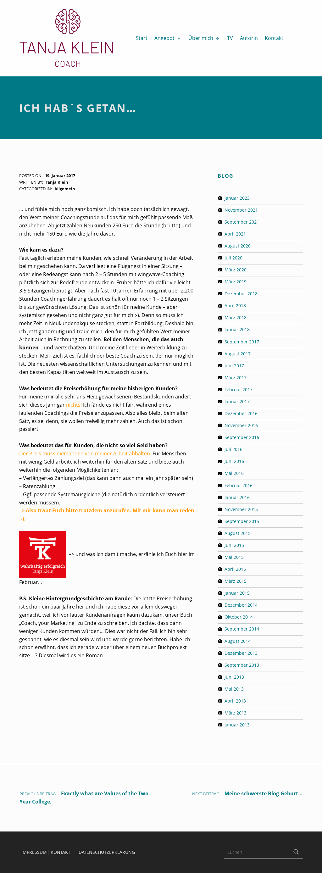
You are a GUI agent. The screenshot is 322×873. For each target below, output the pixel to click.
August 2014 (238, 641)
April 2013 (235, 701)
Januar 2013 (237, 725)
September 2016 (242, 437)
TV (230, 38)
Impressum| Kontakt (45, 852)
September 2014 (242, 629)
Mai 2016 (234, 473)
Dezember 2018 (241, 294)
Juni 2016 (234, 461)
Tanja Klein (57, 182)
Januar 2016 (237, 497)
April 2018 (235, 306)
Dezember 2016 (241, 413)
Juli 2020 (233, 258)
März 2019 (236, 282)
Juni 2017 (234, 366)
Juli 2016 (233, 449)
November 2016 (241, 425)
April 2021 (235, 234)
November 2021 (241, 210)
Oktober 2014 (239, 617)
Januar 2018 (237, 329)
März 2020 (236, 270)
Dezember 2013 (241, 653)
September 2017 (242, 342)
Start (141, 38)
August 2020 (238, 246)
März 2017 (236, 378)
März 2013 (236, 713)
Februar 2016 (239, 485)
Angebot (164, 38)
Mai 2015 (234, 557)
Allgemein (64, 189)
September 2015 (242, 521)
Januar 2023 (237, 198)
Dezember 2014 (241, 605)
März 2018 (236, 317)
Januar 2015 (237, 593)
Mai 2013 (234, 689)
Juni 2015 (234, 545)
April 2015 (235, 569)
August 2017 (238, 354)
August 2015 (238, 533)
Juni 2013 (234, 677)
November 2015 (241, 509)
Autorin (249, 38)
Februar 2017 (239, 389)
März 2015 (236, 581)
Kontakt (274, 38)
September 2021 (242, 222)
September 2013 (242, 665)
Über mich (200, 38)
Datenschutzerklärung (107, 852)
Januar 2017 (237, 401)
